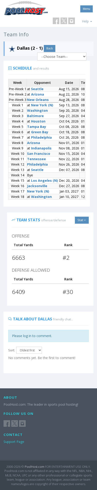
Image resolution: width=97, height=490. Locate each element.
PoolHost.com (34, 466)
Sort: (11, 350)
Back (49, 48)
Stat (80, 220)
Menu (86, 9)
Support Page (14, 441)
